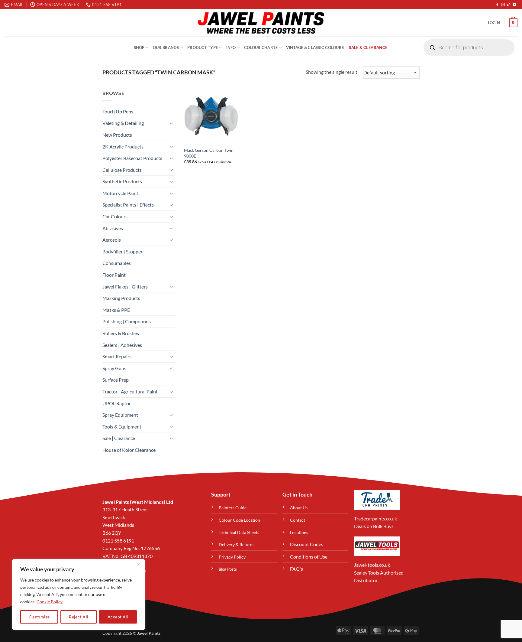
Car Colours (114, 216)
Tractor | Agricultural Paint (130, 391)
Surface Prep (115, 380)
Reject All (78, 616)
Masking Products (121, 298)
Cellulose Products (122, 170)
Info (231, 47)
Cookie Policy (50, 601)
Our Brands (166, 47)
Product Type (202, 47)
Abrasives (112, 228)
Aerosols (111, 240)
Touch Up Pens (117, 111)
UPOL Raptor (116, 403)
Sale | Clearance (118, 438)
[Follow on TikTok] (509, 5)
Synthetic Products (122, 181)
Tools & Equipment (121, 426)
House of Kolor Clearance (129, 450)
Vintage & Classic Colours (315, 47)
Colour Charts (261, 47)
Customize (39, 616)
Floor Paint (114, 275)
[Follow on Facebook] (497, 5)
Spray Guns (114, 368)
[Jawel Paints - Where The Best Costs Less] (261, 22)
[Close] (138, 564)
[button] (494, 23)
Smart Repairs (116, 356)
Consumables (116, 263)
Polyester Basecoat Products (132, 158)
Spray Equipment (120, 415)
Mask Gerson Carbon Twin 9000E (209, 153)
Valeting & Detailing (123, 123)
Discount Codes (306, 544)
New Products (117, 135)
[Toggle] (171, 123)
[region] (78, 594)
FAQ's (296, 569)
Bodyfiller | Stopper (122, 251)
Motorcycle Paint (120, 193)
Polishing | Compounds (126, 321)
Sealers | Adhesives (122, 345)
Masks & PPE (116, 310)
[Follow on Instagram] (503, 5)
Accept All (118, 616)
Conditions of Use (308, 556)
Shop (139, 47)
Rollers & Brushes (120, 333)
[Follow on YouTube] (514, 5)
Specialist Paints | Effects (128, 204)
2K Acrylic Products (122, 146)
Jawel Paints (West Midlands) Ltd (137, 502)
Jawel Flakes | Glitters (125, 286)
